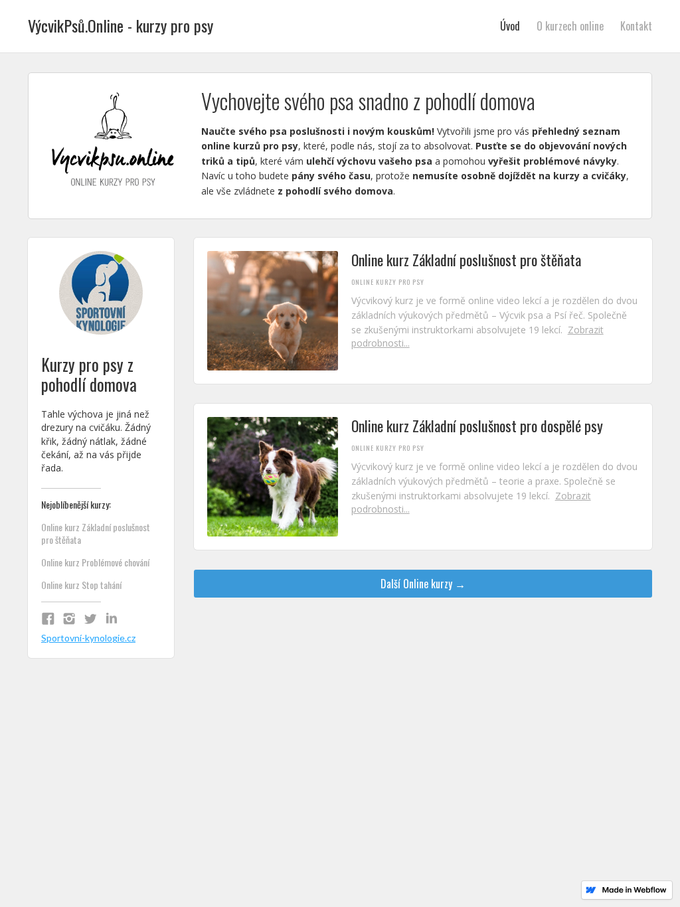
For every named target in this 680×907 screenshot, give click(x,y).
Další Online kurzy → (423, 584)
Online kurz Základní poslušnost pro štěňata (95, 533)
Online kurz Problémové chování (95, 562)
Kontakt (636, 26)
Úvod (510, 26)
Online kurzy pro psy (387, 282)
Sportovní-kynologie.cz (88, 637)
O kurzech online (570, 26)
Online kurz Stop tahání (81, 585)
